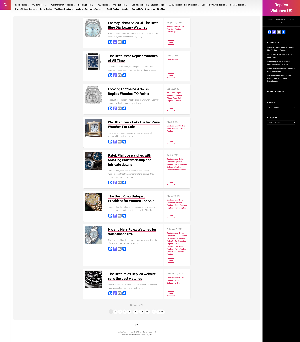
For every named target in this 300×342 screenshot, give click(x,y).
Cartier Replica (39, 5)
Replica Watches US (281, 7)
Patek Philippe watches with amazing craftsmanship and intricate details (279, 78)
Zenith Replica (113, 9)
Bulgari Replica (175, 5)
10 (136, 311)
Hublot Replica (190, 5)
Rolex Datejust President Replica (175, 202)
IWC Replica (103, 5)
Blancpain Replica (158, 5)
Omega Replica (120, 5)
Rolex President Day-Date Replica (175, 246)
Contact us (150, 9)
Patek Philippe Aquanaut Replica (175, 161)
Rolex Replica (21, 5)
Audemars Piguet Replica (62, 5)
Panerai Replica (237, 5)
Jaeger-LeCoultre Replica (213, 5)
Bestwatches (172, 26)
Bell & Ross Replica (140, 5)
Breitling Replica (85, 5)
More (171, 42)
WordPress (135, 335)
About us (125, 9)
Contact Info (137, 9)
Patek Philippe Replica (25, 9)
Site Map (161, 9)
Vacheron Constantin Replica (88, 9)
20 (142, 311)
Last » (160, 311)
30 (147, 311)
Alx (150, 335)
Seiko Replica (46, 9)
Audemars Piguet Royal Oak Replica (175, 98)
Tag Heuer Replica (62, 9)
